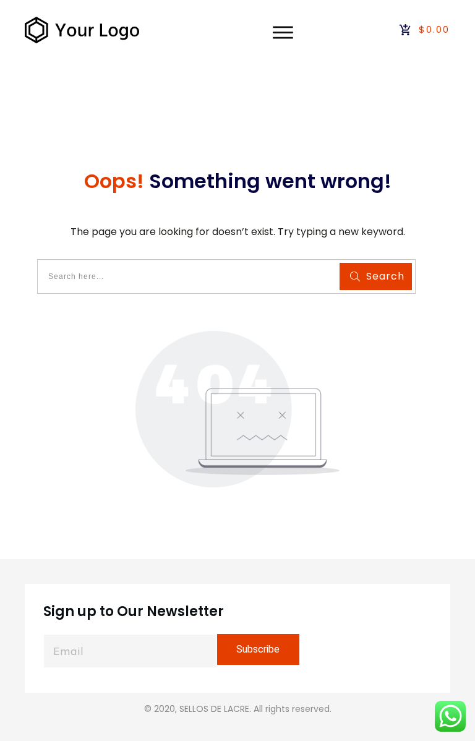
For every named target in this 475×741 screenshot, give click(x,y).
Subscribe (258, 649)
